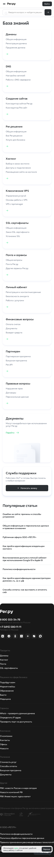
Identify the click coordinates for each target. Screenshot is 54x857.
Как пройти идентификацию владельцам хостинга (24, 547)
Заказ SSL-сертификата (17, 232)
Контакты (5, 740)
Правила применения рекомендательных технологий (27, 842)
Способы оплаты (8, 766)
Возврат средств (14, 332)
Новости (4, 748)
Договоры (11, 392)
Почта (3, 664)
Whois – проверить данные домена (17, 713)
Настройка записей (15, 75)
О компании (6, 736)
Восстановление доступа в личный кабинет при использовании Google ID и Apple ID (25, 559)
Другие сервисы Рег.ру (17, 268)
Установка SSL (13, 236)
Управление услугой (16, 195)
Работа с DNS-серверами (18, 79)
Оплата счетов (13, 324)
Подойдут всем (7, 682)
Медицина (5, 699)
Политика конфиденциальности (19, 569)
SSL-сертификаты (9, 668)
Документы (11, 328)
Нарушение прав (14, 388)
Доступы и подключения (18, 167)
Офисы (3, 744)
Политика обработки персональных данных (22, 838)
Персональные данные (17, 396)
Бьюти (3, 695)
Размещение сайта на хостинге (21, 172)
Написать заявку (29, 488)
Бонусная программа (16, 360)
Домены (4, 655)
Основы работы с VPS (16, 200)
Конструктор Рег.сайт (16, 107)
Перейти (10, 432)
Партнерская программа (18, 356)
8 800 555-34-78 (10, 619)
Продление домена (15, 47)
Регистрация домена (16, 43)
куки (16, 848)
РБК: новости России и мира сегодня (18, 788)
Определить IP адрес (10, 717)
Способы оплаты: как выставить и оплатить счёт (25, 591)
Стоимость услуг (8, 762)
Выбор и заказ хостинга (17, 163)
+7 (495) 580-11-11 (10, 627)
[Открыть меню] (4, 3)
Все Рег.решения (14, 135)
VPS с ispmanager (14, 204)
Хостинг (4, 659)
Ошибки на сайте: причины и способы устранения (22, 515)
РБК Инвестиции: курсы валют (15, 796)
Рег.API (9, 364)
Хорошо (46, 849)
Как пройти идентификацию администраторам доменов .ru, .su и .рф (26, 579)
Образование (7, 690)
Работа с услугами (15, 300)
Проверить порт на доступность (16, 721)
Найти (48, 12)
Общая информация (16, 39)
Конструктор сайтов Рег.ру (19, 103)
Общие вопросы (14, 260)
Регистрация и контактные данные (23, 292)
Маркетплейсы (7, 686)
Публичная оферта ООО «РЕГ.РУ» (19, 537)
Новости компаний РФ (11, 792)
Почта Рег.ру (12, 264)
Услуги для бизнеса (15, 139)
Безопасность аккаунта (17, 296)
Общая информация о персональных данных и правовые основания (26, 527)
